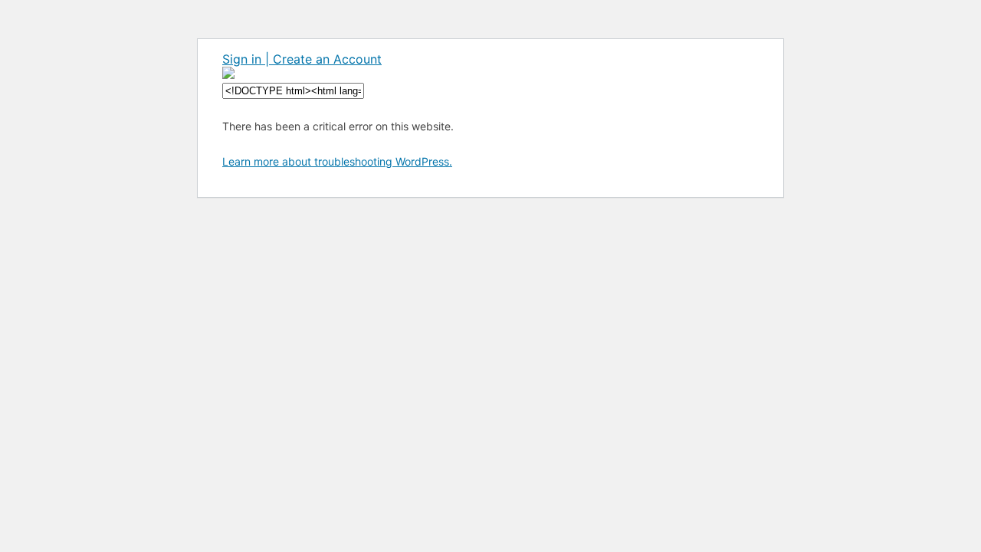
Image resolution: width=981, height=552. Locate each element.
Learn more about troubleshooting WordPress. (337, 161)
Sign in (243, 59)
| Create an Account (323, 59)
